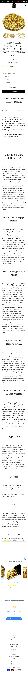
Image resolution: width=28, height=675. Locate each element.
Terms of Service (14, 642)
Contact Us (14, 640)
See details (7, 82)
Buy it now (14, 91)
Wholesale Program (14, 656)
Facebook (14, 662)
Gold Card (14, 654)
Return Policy (14, 646)
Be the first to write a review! (14, 618)
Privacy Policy (14, 650)
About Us (14, 658)
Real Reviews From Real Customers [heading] (13, 538)
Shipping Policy (14, 644)
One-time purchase (10, 73)
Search (14, 635)
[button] (23, 540)
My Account (14, 637)
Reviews (14, 652)
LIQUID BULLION (16, 667)
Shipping (8, 62)
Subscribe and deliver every (12, 77)
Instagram (14, 664)
